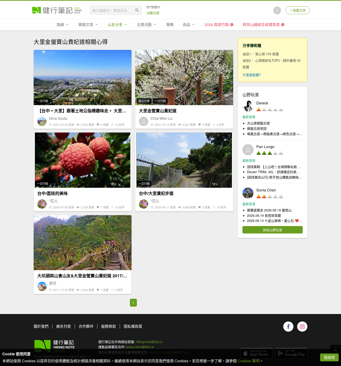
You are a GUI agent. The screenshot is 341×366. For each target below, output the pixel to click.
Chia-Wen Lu (161, 118)
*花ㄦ (53, 201)
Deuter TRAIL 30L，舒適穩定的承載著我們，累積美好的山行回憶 (275, 171)
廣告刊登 (63, 326)
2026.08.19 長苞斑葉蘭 (264, 215)
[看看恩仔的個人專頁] (42, 286)
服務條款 (108, 326)
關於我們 (41, 326)
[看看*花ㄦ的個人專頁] (42, 204)
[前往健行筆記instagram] (302, 326)
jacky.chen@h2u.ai (140, 346)
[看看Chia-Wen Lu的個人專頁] (143, 121)
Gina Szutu (58, 118)
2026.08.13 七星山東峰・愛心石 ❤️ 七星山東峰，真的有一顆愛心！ (275, 220)
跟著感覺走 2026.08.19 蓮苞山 (269, 210)
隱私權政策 (133, 326)
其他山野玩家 (272, 229)
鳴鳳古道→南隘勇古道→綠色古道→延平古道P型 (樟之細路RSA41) (275, 133)
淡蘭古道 (152, 12)
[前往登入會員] (277, 10)
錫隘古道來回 (257, 128)
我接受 (329, 357)
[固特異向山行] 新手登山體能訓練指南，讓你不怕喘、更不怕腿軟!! (275, 177)
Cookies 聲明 (249, 360)
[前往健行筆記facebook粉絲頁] (288, 326)
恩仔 (52, 283)
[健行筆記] (56, 10)
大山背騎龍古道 (258, 123)
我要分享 (299, 10)
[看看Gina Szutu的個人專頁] (42, 121)
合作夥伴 (86, 326)
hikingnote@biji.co (149, 341)
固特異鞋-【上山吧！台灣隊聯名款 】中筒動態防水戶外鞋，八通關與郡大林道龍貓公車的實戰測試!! (275, 166)
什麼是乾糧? (252, 74)
